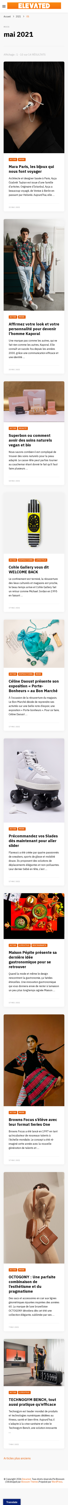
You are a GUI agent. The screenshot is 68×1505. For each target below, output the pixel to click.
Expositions (26, 560)
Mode (22, 159)
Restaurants (39, 945)
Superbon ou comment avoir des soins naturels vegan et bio (30, 440)
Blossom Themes (29, 1482)
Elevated (26, 1479)
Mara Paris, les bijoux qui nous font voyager (31, 169)
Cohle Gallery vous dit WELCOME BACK (29, 569)
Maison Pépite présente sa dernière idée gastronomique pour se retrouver (33, 960)
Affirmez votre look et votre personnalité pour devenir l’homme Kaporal (34, 329)
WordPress (57, 1482)
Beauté (23, 428)
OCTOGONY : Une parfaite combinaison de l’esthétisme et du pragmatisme (32, 1284)
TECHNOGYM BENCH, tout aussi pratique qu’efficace (32, 1402)
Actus (13, 159)
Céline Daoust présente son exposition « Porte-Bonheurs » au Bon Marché (34, 686)
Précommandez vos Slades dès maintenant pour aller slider (33, 841)
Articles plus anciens (17, 1458)
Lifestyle (41, 560)
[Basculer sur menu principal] (4, 6)
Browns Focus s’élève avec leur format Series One (33, 1122)
